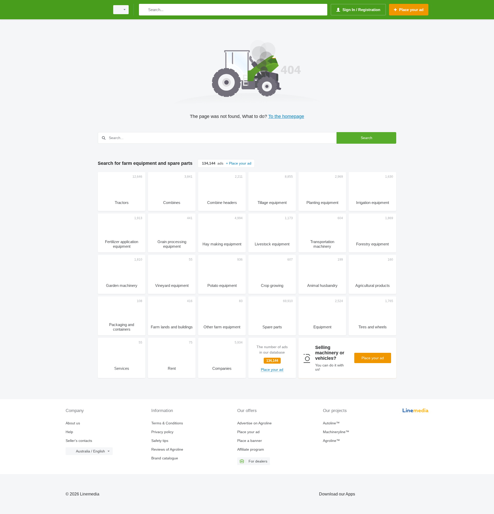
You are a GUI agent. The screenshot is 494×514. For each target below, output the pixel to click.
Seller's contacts (79, 441)
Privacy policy (162, 432)
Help (69, 432)
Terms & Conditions (167, 423)
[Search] (144, 9)
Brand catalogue (164, 458)
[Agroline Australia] (86, 9)
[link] (272, 358)
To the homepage (286, 116)
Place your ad (372, 358)
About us (73, 423)
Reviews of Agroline (167, 449)
